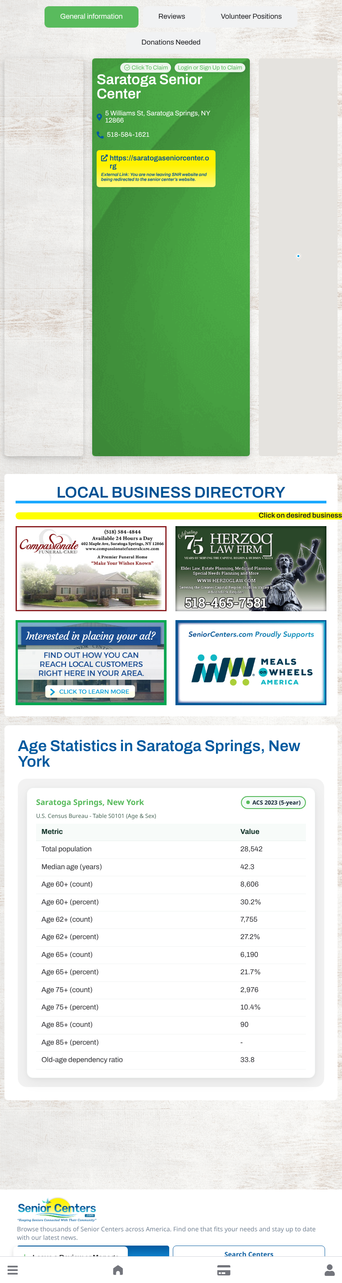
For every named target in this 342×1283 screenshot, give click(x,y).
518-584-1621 (128, 135)
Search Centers (248, 1254)
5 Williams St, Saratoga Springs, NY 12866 (157, 117)
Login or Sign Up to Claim (210, 68)
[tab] (91, 17)
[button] (12, 1270)
